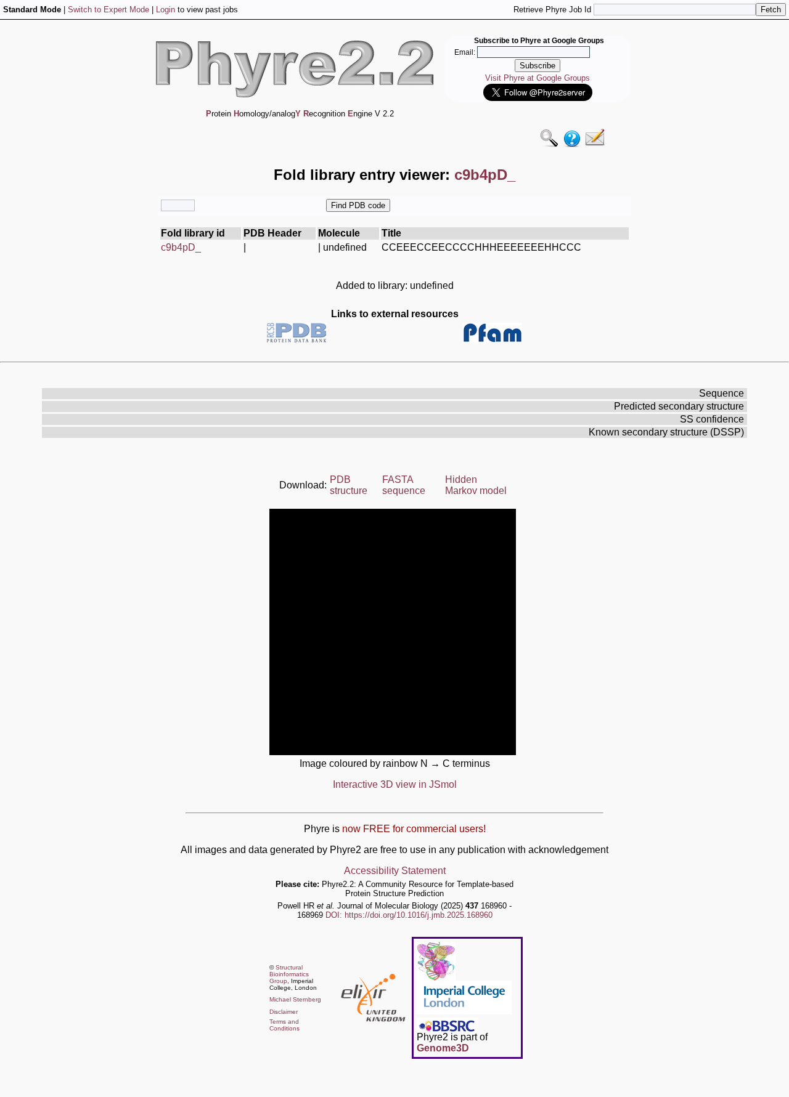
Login (165, 9)
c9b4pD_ (181, 247)
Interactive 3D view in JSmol (395, 784)
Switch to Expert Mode (108, 9)
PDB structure (348, 485)
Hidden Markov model (476, 485)
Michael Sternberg (295, 999)
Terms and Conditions (284, 1025)
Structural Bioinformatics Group (289, 974)
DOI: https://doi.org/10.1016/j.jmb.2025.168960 (409, 915)
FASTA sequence (403, 485)
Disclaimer (283, 1011)
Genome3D (443, 1048)
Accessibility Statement (395, 870)
